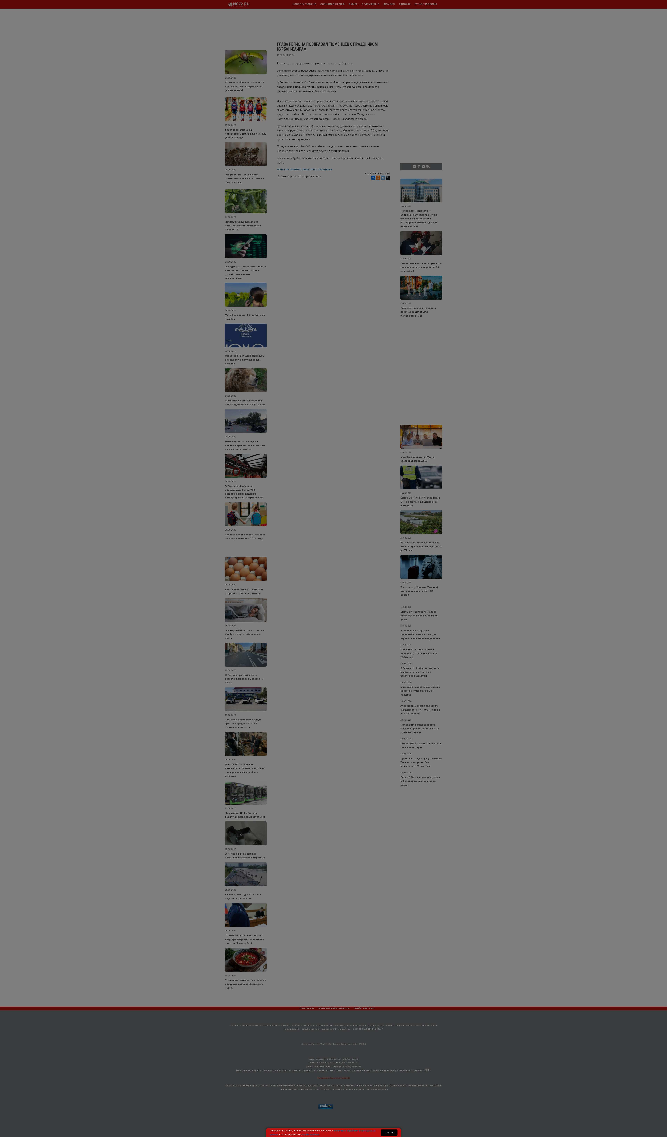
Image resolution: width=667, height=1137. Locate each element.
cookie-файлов (310, 1134)
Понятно (389, 1132)
